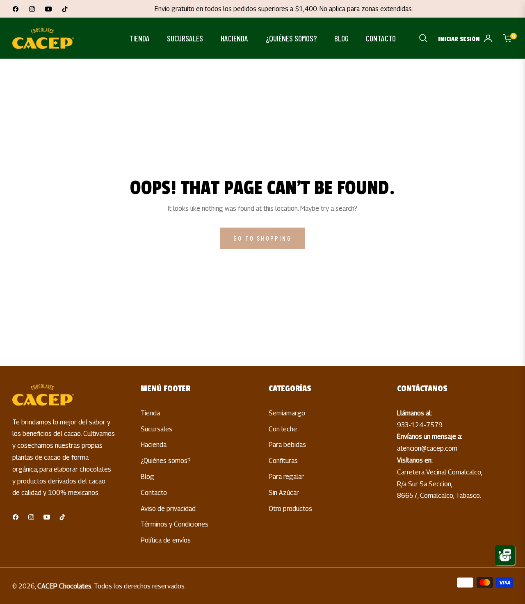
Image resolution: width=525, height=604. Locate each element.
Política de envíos (166, 540)
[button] (423, 38)
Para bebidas (287, 445)
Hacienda (154, 445)
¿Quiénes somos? (166, 461)
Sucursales (156, 429)
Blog (147, 477)
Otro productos (290, 509)
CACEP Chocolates (64, 586)
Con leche (283, 429)
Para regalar (286, 477)
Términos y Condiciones (174, 524)
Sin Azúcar (284, 493)
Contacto (154, 493)
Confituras (283, 461)
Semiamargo (287, 413)
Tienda (150, 413)
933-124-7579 (420, 425)
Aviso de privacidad (168, 509)
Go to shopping (262, 238)
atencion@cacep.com (427, 448)
